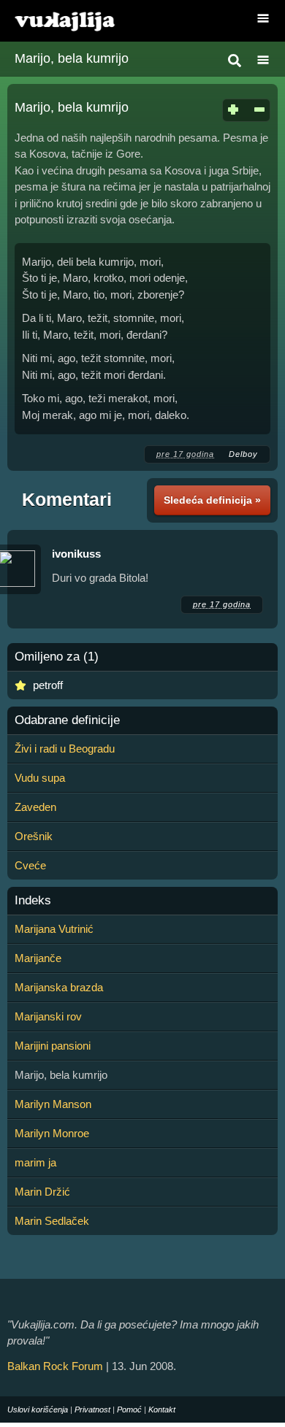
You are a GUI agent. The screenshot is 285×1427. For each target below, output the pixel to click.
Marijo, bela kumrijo (72, 58)
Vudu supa (40, 778)
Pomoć (129, 1409)
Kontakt (161, 1409)
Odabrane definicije (67, 720)
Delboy (243, 454)
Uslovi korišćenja (37, 1409)
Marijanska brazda (59, 987)
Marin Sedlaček (52, 1221)
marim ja (35, 1162)
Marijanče (38, 958)
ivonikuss (76, 553)
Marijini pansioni (53, 1045)
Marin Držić (42, 1191)
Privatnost (92, 1409)
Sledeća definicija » (212, 500)
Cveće (30, 865)
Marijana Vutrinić (54, 929)
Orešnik (34, 836)
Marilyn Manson (53, 1104)
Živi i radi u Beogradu (65, 748)
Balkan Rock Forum (55, 1366)
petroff (48, 685)
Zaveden (35, 807)
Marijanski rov (48, 1016)
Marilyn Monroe (52, 1133)
